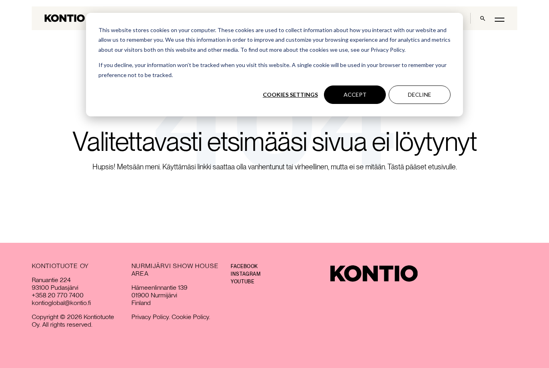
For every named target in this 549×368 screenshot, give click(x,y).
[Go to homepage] (65, 18)
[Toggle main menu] (499, 19)
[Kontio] (374, 273)
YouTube (242, 282)
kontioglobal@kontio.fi (61, 303)
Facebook (244, 266)
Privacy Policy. (150, 317)
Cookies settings (290, 94)
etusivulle (442, 167)
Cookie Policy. (191, 317)
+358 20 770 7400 (58, 295)
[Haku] (482, 18)
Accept (355, 94)
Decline (419, 94)
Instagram (245, 274)
